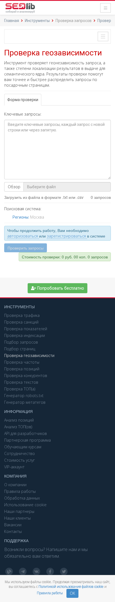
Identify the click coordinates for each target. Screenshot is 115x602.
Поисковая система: (22, 208)
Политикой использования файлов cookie (71, 586)
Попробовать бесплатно (60, 288)
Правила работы (50, 593)
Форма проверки (22, 99)
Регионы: (21, 217)
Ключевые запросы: (22, 114)
